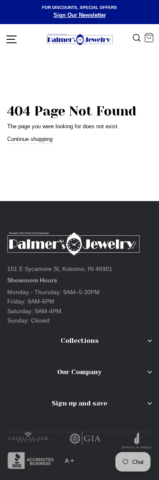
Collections (80, 341)
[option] (79, 12)
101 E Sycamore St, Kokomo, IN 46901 (59, 268)
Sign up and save (79, 403)
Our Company (79, 372)
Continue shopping (30, 139)
